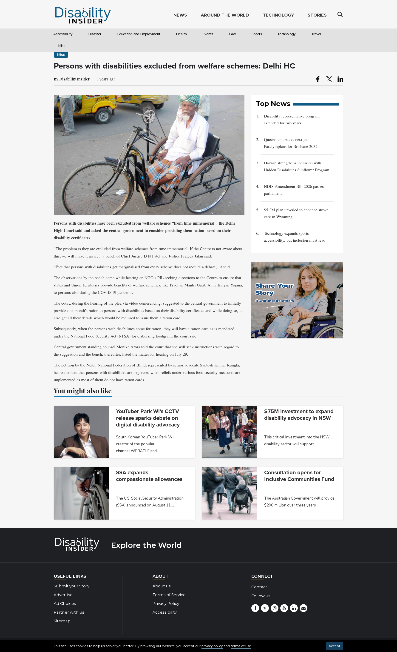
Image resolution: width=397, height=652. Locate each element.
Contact (259, 587)
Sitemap (62, 621)
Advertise (63, 594)
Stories (317, 15)
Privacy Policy (166, 603)
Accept (334, 646)
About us (162, 586)
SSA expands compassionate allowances (149, 476)
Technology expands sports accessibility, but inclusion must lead (294, 236)
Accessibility (63, 34)
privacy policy (212, 646)
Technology (287, 34)
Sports (257, 34)
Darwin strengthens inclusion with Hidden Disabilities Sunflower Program (296, 166)
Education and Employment (138, 34)
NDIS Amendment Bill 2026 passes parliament (294, 189)
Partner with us (69, 612)
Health (181, 34)
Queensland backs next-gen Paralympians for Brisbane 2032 (291, 143)
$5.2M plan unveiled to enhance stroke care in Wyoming (296, 213)
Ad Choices (65, 603)
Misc (61, 45)
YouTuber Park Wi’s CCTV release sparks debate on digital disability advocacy (148, 418)
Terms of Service (169, 594)
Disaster (94, 34)
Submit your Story (71, 586)
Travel (316, 34)
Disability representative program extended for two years (292, 119)
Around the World (225, 15)
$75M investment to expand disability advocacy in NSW (299, 414)
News (180, 15)
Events (207, 34)
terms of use (241, 646)
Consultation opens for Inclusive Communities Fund (299, 476)
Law (232, 34)
